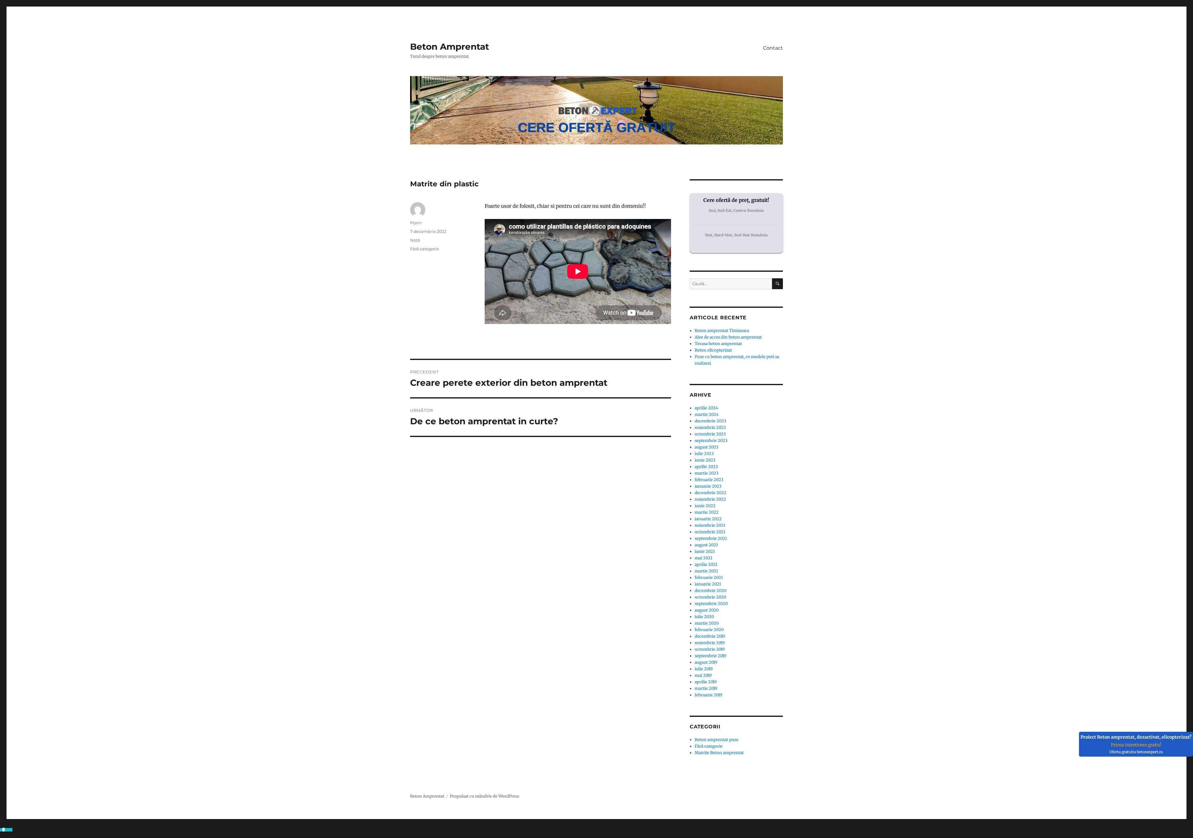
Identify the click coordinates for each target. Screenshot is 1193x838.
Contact (773, 48)
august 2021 (706, 545)
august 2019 (706, 662)
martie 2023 (706, 473)
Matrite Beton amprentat (719, 752)
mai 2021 (703, 558)
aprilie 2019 (706, 682)
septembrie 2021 (711, 538)
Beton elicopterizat (713, 350)
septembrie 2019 (710, 655)
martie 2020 (707, 623)
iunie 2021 (705, 551)
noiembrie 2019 (710, 642)
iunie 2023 (705, 460)
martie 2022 (707, 512)
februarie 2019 (708, 695)
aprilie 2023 (706, 466)
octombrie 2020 (710, 597)
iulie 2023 (704, 453)
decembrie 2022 (710, 492)
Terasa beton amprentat (718, 343)
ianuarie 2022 (708, 518)
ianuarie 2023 (708, 486)
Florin (416, 222)
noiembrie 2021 (710, 525)
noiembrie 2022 (710, 499)
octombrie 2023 (710, 434)
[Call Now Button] (6, 831)
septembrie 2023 (711, 440)
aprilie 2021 (706, 564)
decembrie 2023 (710, 421)
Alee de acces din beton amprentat (728, 337)
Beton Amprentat (449, 46)
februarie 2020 (709, 629)
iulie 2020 (704, 616)
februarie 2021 (709, 577)
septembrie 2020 (711, 603)
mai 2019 (703, 675)
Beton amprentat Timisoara (722, 330)
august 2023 (706, 447)
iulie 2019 (704, 669)
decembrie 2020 (710, 590)
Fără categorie (424, 248)
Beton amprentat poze (716, 739)
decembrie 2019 (710, 636)
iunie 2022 (705, 505)
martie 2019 (706, 688)
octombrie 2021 (710, 532)
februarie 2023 (709, 479)
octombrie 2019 (710, 649)
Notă (415, 240)
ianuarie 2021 (708, 584)
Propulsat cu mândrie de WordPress (484, 796)
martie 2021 (706, 571)
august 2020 (707, 610)
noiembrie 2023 (710, 427)
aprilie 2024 (706, 408)
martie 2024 (707, 414)
